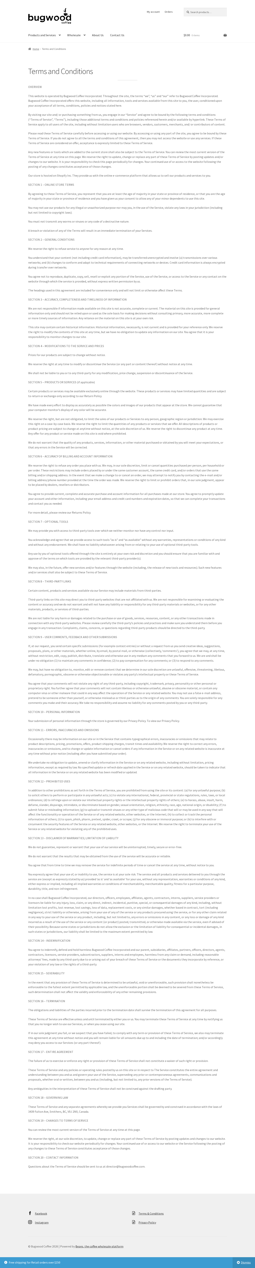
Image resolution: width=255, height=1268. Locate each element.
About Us (98, 35)
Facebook (41, 1213)
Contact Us (117, 35)
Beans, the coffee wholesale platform (99, 1246)
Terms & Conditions (151, 1213)
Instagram (42, 1222)
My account (153, 11)
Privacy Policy (147, 1222)
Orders (169, 11)
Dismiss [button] (246, 1262)
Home (36, 49)
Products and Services (42, 35)
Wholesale (74, 35)
